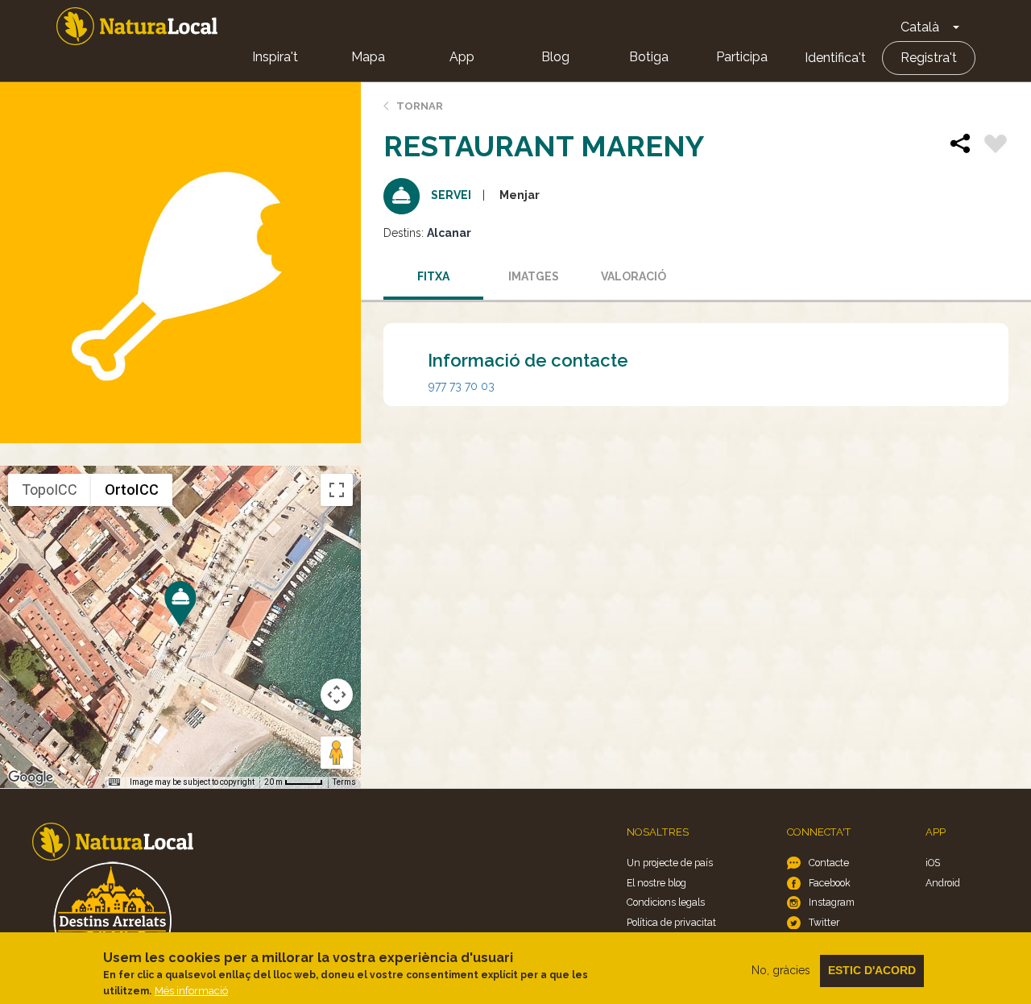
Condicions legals (666, 902)
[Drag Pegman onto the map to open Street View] (337, 752)
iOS (932, 863)
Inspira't (275, 56)
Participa (742, 56)
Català (920, 27)
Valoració (633, 276)
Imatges (533, 276)
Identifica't (835, 57)
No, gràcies (781, 970)
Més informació (191, 991)
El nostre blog (656, 883)
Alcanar (449, 232)
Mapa (368, 56)
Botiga (649, 56)
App (461, 56)
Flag (995, 146)
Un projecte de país (670, 863)
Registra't (929, 57)
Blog (555, 56)
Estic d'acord (872, 970)
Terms (344, 782)
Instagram (832, 902)
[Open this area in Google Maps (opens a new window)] (30, 777)
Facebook (830, 883)
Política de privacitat (671, 922)
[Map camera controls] (337, 694)
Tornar (419, 106)
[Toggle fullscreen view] (337, 490)
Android (942, 883)
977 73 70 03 (462, 386)
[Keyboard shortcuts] (114, 782)
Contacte (829, 863)
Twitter (824, 922)
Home (136, 26)
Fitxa (433, 276)
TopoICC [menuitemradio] (49, 489)
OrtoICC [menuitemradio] (132, 489)
